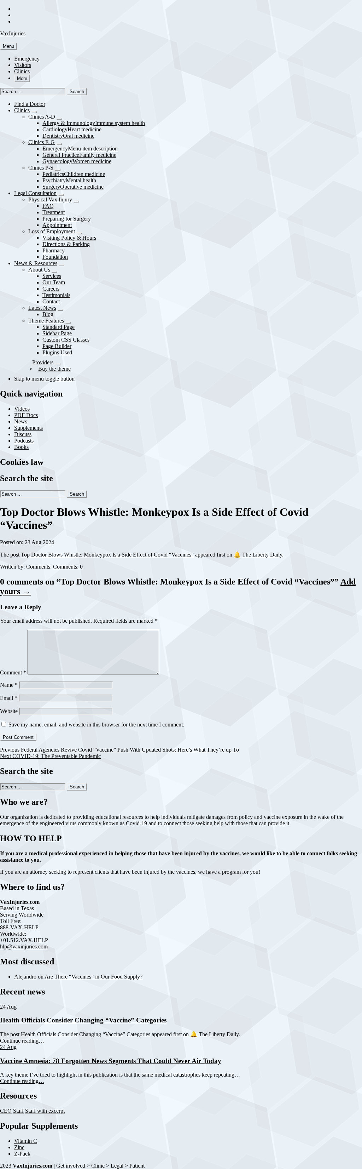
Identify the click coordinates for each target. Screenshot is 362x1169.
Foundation (55, 257)
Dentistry (68, 136)
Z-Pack (22, 1154)
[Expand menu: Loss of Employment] (79, 233)
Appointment (57, 225)
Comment (13, 672)
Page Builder (56, 346)
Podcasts (24, 441)
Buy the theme (54, 369)
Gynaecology (76, 161)
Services (51, 276)
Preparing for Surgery (66, 219)
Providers (42, 362)
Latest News (42, 308)
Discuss (22, 434)
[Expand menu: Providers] (57, 364)
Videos (22, 409)
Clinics (22, 71)
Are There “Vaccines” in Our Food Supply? (93, 977)
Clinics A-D (41, 117)
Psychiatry (69, 180)
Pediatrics (73, 174)
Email (8, 698)
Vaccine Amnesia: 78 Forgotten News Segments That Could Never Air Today (110, 1061)
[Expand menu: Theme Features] (68, 322)
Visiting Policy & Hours (69, 238)
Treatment (53, 212)
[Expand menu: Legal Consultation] (61, 195)
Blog (47, 314)
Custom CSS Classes (65, 340)
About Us (39, 270)
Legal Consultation (35, 193)
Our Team (53, 282)
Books (21, 447)
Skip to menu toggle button (44, 379)
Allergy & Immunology (93, 123)
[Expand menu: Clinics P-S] (57, 170)
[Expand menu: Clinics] (34, 112)
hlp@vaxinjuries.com (24, 946)
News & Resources (35, 263)
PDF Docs (26, 415)
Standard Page (58, 327)
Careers (50, 289)
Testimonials (56, 295)
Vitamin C (25, 1141)
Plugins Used (57, 352)
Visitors (22, 65)
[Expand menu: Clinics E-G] (59, 144)
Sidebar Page (57, 333)
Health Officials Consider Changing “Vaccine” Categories (83, 1020)
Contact (51, 301)
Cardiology (71, 129)
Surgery (73, 187)
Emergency (27, 59)
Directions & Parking (66, 244)
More (22, 78)
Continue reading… (22, 1041)
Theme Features (46, 321)
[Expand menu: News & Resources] (61, 265)
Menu (8, 46)
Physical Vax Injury (50, 199)
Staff (18, 1111)
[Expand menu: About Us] (54, 271)
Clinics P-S (40, 168)
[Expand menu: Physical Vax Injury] (76, 201)
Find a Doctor (29, 104)
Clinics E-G (41, 142)
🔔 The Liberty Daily (258, 555)
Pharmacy (53, 250)
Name (9, 685)
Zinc (19, 1147)
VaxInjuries (12, 33)
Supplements (28, 428)
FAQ (48, 206)
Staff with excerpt (45, 1111)
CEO (6, 1111)
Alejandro (25, 977)
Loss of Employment (51, 231)
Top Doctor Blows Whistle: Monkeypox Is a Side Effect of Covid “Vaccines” (107, 555)
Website (9, 711)
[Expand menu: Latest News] (60, 310)
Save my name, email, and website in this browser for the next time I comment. (96, 725)
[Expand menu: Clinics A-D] (59, 119)
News (20, 421)
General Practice (79, 155)
